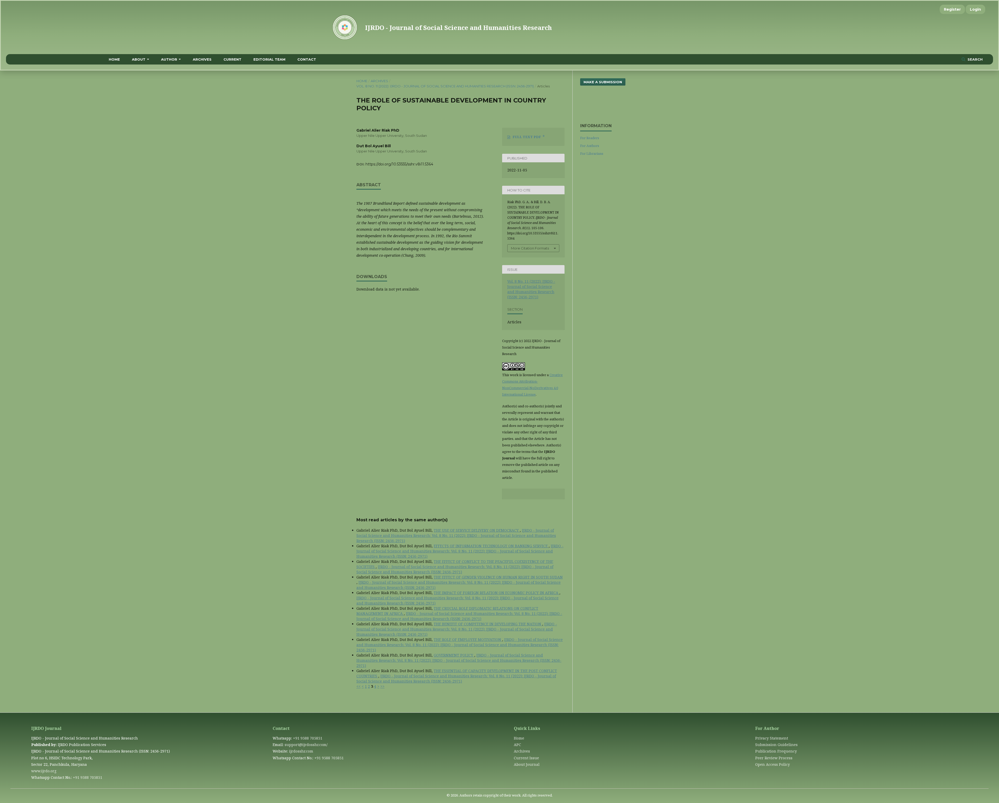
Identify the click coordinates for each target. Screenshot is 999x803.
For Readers (589, 138)
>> (382, 686)
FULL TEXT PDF (528, 136)
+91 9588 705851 (87, 777)
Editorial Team (269, 59)
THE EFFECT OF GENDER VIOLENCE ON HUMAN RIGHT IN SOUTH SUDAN (498, 577)
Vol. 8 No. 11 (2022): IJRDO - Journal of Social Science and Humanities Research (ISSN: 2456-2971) (445, 86)
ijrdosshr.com (301, 751)
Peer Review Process (773, 757)
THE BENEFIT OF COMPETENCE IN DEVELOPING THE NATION (488, 623)
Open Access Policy (772, 764)
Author (169, 59)
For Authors (589, 145)
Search (974, 59)
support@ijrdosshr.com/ (306, 744)
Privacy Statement (771, 738)
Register (952, 9)
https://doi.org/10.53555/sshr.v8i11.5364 (399, 164)
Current (232, 59)
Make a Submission (603, 82)
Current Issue (526, 757)
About (138, 59)
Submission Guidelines (776, 744)
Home (114, 59)
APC (517, 744)
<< (358, 686)
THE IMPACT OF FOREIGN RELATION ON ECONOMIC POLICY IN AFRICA (496, 592)
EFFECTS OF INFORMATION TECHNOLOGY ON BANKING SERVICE (491, 545)
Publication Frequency (776, 751)
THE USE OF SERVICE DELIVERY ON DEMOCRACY (477, 530)
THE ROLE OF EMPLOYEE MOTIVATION (468, 639)
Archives (202, 59)
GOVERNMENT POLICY (454, 655)
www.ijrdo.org (43, 770)
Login (975, 9)
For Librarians (591, 153)
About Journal (527, 764)
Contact (306, 59)
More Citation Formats (530, 248)
